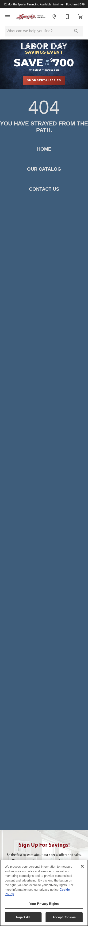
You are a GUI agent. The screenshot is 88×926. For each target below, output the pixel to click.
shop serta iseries (44, 80)
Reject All (23, 917)
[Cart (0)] (80, 16)
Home (44, 149)
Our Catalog (44, 169)
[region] (44, 893)
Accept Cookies (64, 917)
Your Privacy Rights (44, 904)
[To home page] (31, 17)
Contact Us (44, 189)
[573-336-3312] (67, 16)
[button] (7, 16)
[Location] (54, 16)
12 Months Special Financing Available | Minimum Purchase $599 (44, 4)
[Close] (82, 866)
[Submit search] (76, 31)
